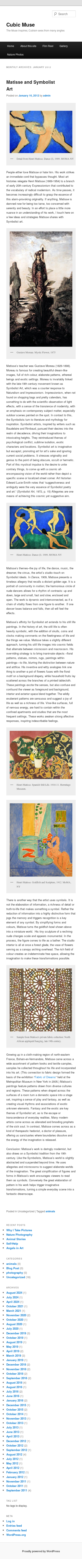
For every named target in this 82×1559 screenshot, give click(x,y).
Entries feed (14, 1526)
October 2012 (14, 1445)
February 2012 (15, 1472)
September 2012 (16, 1450)
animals (50, 1211)
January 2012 (14, 1477)
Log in (10, 1521)
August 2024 (14, 1293)
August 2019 (14, 1342)
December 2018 (16, 1364)
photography (14, 1273)
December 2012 (16, 1441)
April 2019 (12, 1351)
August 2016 (14, 1387)
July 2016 (12, 1391)
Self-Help (12, 1243)
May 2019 (12, 1347)
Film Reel (47, 46)
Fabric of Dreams (45, 1077)
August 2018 (14, 1382)
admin (46, 95)
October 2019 (14, 1338)
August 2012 (14, 1454)
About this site (28, 46)
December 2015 (16, 1405)
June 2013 (12, 1432)
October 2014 (14, 1414)
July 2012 (12, 1459)
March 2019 (13, 1355)
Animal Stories (16, 1239)
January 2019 (14, 1360)
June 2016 (12, 1396)
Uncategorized (15, 1277)
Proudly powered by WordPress (41, 1551)
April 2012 (12, 1468)
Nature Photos (15, 54)
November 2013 (16, 1418)
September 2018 (16, 1378)
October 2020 (14, 1320)
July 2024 (12, 1297)
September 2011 (16, 1490)
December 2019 (16, 1333)
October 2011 (14, 1486)
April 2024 (12, 1302)
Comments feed (16, 1530)
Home (10, 46)
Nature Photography (19, 1234)
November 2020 (16, 1315)
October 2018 (14, 1374)
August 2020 (14, 1324)
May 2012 (12, 1463)
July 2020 (12, 1328)
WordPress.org (16, 1535)
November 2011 (16, 1481)
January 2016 (14, 1400)
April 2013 (12, 1436)
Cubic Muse (20, 24)
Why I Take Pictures (19, 1230)
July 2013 (12, 1427)
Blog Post (12, 1268)
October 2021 (14, 1306)
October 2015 (14, 1409)
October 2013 (14, 1423)
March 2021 (13, 1311)
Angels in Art (14, 1248)
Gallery (64, 46)
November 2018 (16, 1369)
